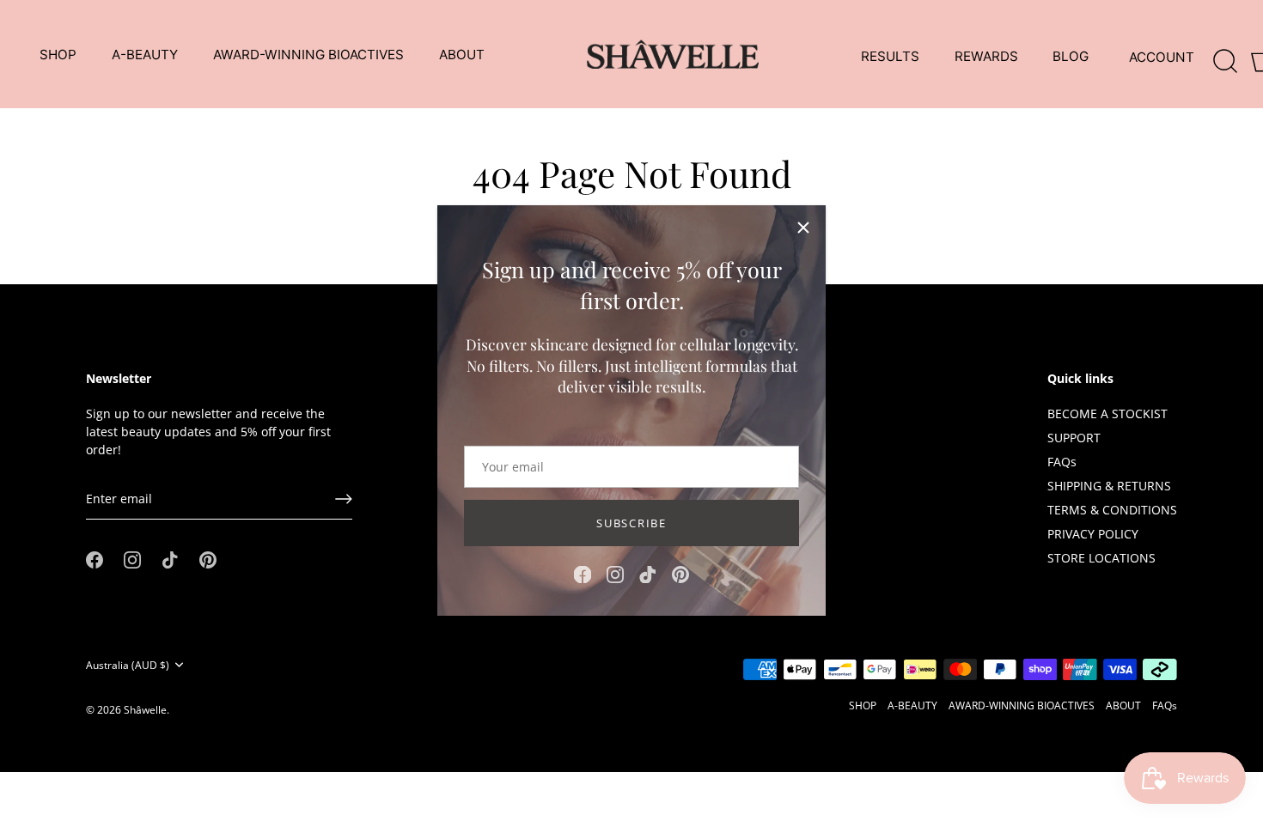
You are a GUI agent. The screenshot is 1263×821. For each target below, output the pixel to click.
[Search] (1226, 57)
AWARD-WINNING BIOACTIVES (308, 54)
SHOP (58, 54)
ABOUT (462, 54)
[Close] (803, 227)
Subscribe (631, 523)
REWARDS (986, 56)
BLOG (1070, 56)
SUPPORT (1074, 437)
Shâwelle (145, 709)
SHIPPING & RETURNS (1109, 485)
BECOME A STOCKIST (1107, 413)
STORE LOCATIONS (1101, 558)
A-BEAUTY (145, 54)
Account (1161, 57)
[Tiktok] (647, 573)
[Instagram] (615, 573)
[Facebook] (582, 573)
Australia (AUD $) (127, 665)
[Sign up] (343, 499)
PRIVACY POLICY (1092, 534)
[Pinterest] (680, 573)
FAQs (1062, 461)
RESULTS (890, 56)
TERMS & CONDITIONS (1112, 510)
